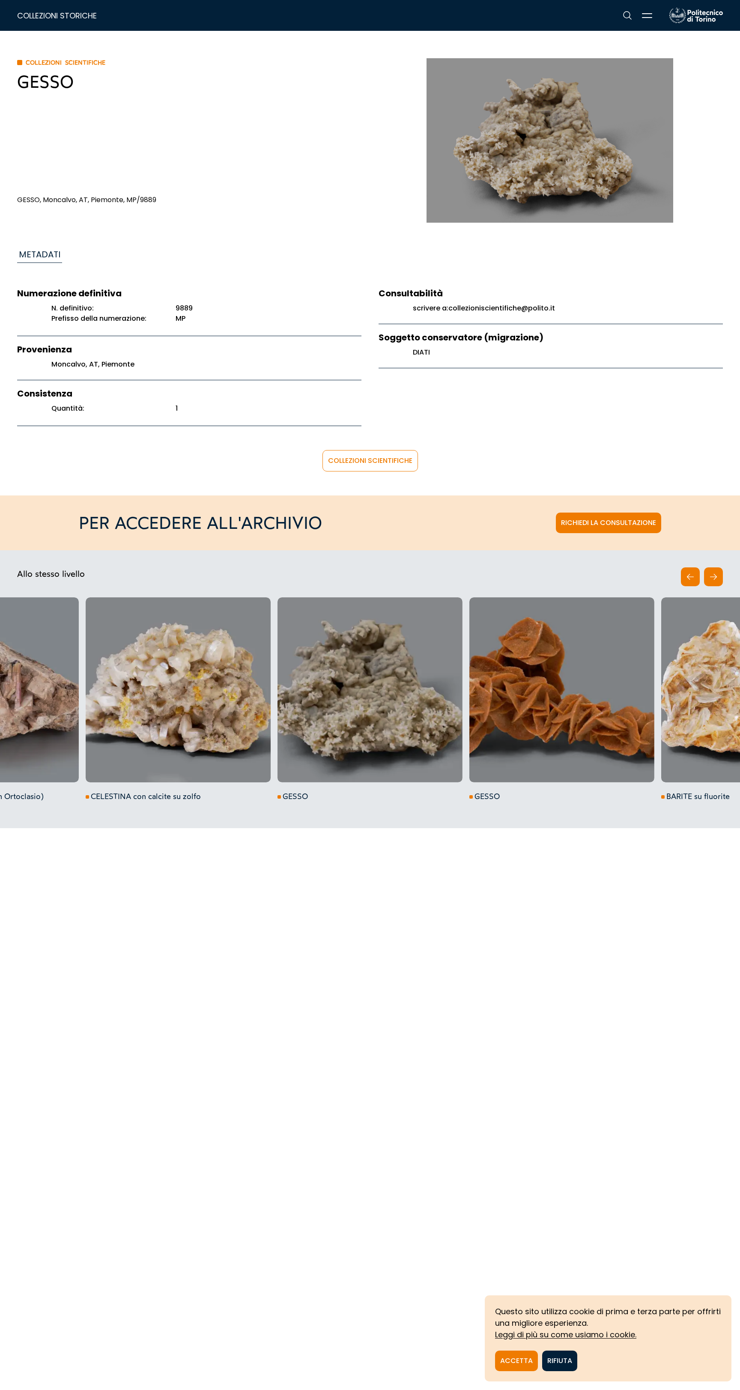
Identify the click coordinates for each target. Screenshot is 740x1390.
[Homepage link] (696, 15)
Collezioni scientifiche (370, 460)
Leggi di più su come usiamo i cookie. (565, 1334)
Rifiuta (559, 1361)
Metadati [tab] (39, 254)
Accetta (516, 1361)
